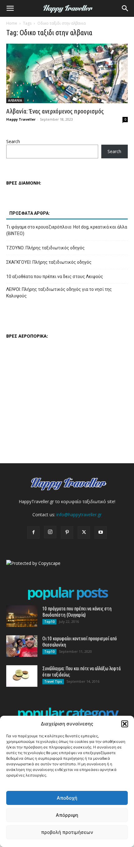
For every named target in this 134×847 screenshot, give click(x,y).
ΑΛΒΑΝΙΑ (15, 100)
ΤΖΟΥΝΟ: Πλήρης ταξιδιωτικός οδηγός (45, 247)
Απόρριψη (67, 815)
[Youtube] (100, 532)
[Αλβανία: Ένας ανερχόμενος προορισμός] (67, 73)
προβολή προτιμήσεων (67, 832)
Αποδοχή (67, 798)
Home (11, 23)
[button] (125, 724)
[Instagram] (50, 532)
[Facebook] (33, 532)
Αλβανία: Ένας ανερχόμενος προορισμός (55, 111)
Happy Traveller (21, 119)
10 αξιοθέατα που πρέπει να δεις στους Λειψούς (54, 276)
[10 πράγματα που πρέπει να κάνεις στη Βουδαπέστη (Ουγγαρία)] (21, 616)
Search (13, 141)
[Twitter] (84, 532)
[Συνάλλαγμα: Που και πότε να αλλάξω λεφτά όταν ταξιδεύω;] (21, 676)
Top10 (49, 621)
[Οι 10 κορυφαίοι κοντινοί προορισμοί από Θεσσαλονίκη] (21, 646)
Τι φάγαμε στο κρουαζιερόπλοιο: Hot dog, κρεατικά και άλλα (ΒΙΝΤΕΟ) (66, 230)
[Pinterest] (67, 532)
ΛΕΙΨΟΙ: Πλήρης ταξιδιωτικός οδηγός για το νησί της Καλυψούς (59, 292)
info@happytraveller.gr (79, 514)
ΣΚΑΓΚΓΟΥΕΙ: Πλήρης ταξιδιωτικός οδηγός (49, 262)
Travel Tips (53, 681)
